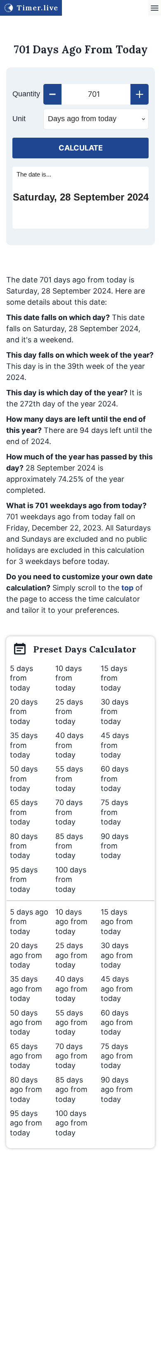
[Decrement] (52, 94)
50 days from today (24, 778)
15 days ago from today (117, 922)
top (127, 587)
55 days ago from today (71, 1022)
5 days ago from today (29, 922)
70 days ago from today (71, 1056)
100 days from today (70, 879)
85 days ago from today (71, 1089)
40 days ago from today (71, 989)
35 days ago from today (26, 989)
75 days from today (114, 812)
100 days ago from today (71, 1123)
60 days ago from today (117, 1022)
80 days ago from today (26, 1089)
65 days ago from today (26, 1056)
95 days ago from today (26, 1123)
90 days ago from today (117, 1089)
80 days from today (24, 846)
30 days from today (114, 712)
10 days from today (68, 678)
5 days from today (21, 678)
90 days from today (114, 846)
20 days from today (24, 712)
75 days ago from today (117, 1056)
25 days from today (69, 712)
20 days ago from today (26, 955)
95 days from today (24, 879)
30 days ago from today (117, 955)
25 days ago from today (71, 955)
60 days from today (114, 778)
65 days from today (24, 812)
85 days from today (69, 846)
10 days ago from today (71, 922)
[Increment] (139, 94)
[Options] (154, 8)
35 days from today (24, 745)
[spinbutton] (96, 94)
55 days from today (69, 778)
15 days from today (114, 678)
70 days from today (69, 812)
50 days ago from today (26, 1022)
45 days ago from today (117, 989)
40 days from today (69, 745)
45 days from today (115, 745)
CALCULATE (81, 147)
